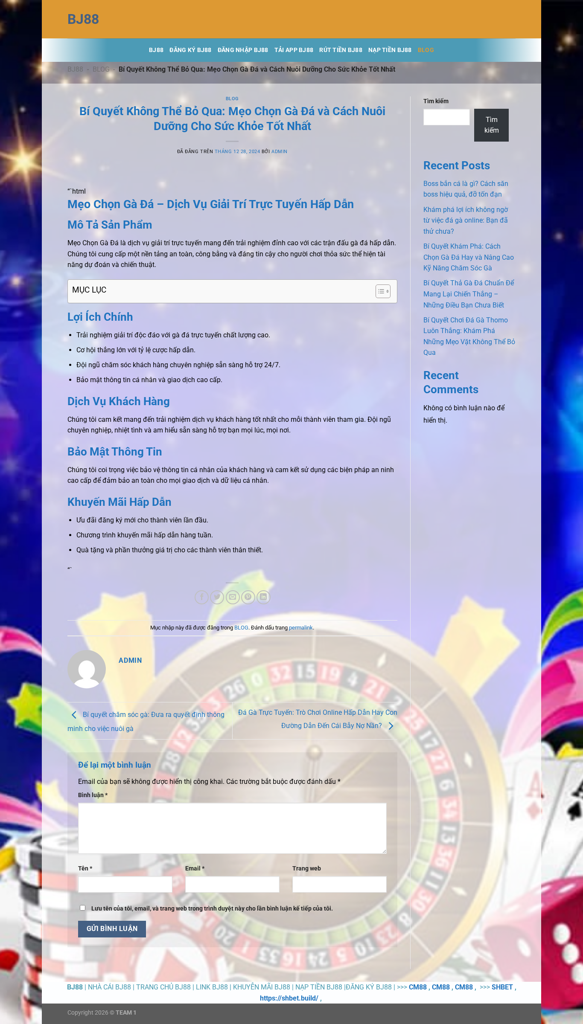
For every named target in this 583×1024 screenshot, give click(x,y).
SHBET (502, 987)
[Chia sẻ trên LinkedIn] (264, 597)
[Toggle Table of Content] (378, 291)
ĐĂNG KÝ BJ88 (190, 50)
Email (194, 868)
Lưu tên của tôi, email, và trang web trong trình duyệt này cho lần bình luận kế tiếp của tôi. (212, 908)
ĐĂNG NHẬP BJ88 (243, 50)
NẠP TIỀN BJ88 (390, 50)
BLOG (426, 50)
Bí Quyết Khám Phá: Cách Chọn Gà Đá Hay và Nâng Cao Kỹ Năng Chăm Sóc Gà (468, 257)
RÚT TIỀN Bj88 (340, 50)
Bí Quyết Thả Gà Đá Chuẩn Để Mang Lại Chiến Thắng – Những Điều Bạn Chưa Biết (468, 294)
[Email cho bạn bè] (233, 597)
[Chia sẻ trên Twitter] (217, 597)
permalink (301, 627)
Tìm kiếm (436, 101)
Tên (85, 868)
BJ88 (75, 69)
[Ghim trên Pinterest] (248, 597)
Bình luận (93, 795)
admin (279, 151)
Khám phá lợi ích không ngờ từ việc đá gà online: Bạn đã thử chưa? (465, 220)
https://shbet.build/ (289, 998)
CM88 (418, 987)
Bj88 (83, 19)
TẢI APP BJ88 (293, 50)
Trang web (306, 868)
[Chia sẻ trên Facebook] (202, 597)
